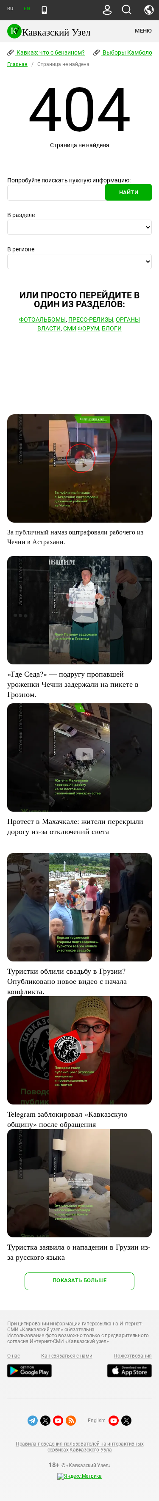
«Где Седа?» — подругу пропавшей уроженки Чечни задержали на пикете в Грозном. (73, 684)
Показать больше (79, 1280)
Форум (88, 328)
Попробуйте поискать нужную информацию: (69, 180)
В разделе (21, 215)
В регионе (20, 249)
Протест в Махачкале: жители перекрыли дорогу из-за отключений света (75, 826)
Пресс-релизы (90, 319)
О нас (13, 1356)
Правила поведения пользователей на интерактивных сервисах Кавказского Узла (79, 1447)
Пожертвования (133, 1356)
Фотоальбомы (42, 319)
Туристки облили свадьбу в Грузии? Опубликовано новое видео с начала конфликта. (67, 981)
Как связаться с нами (66, 1356)
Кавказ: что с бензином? (50, 52)
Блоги (112, 328)
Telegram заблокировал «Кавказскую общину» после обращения (67, 1119)
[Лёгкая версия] (44, 10)
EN (27, 8)
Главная (17, 64)
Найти (128, 192)
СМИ (69, 328)
